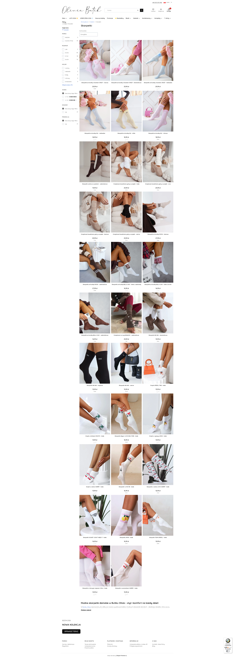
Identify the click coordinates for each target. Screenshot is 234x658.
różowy (67, 78)
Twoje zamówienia (90, 644)
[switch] (228, 651)
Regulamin (65, 646)
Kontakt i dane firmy (158, 644)
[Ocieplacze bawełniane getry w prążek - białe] (126, 162)
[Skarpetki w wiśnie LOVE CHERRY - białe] (158, 464)
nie (66, 112)
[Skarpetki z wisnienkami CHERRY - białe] (126, 566)
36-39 (66, 59)
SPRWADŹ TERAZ (71, 631)
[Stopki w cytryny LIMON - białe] (158, 414)
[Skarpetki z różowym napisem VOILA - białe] (94, 566)
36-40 (67, 53)
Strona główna (84, 22)
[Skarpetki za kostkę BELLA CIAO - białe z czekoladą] (126, 262)
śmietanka (68, 81)
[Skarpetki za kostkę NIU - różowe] (158, 111)
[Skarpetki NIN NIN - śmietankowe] (158, 313)
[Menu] (231, 638)
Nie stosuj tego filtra (71, 93)
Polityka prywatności (136, 646)
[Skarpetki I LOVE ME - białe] (126, 464)
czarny (67, 68)
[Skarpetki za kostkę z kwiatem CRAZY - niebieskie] (158, 60)
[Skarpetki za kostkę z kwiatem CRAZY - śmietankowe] (126, 60)
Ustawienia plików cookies (138, 644)
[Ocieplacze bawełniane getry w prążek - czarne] (126, 212)
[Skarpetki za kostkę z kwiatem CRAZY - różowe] (94, 60)
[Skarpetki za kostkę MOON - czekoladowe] (94, 262)
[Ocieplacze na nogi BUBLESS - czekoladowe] (126, 313)
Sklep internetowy (116, 655)
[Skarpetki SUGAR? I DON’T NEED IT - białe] (94, 515)
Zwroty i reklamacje (68, 644)
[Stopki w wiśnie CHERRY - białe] (94, 464)
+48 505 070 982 (157, 2)
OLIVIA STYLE (69, 41)
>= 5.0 (67, 97)
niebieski (67, 71)
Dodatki (92, 22)
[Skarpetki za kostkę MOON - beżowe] (158, 212)
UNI (66, 49)
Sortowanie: (83, 31)
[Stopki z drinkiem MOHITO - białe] (94, 414)
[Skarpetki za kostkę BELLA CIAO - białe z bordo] (158, 262)
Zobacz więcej (86, 610)
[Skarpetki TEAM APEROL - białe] (158, 515)
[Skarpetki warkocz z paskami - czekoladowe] (94, 162)
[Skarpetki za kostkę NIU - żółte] (126, 111)
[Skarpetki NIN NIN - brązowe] (94, 363)
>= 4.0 (67, 100)
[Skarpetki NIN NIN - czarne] (126, 363)
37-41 (66, 56)
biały (66, 75)
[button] (141, 10)
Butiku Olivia (87, 607)
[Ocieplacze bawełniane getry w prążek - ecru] (158, 162)
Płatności (110, 644)
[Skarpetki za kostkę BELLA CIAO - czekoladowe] (94, 313)
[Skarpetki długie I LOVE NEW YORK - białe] (126, 414)
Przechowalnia (89, 648)
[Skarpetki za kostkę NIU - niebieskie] (94, 111)
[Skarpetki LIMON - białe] (126, 515)
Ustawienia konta (90, 646)
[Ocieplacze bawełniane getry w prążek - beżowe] (94, 212)
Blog (153, 646)
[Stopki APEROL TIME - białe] (158, 363)
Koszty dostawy (112, 646)
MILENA (67, 37)
